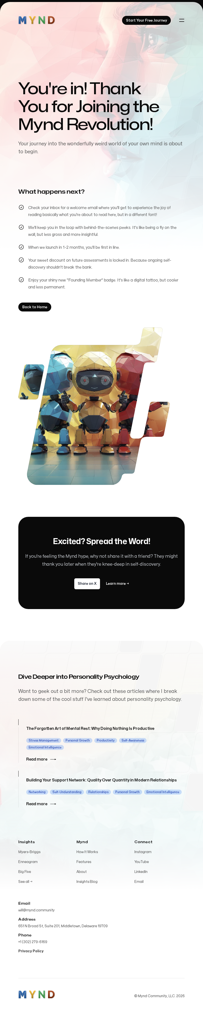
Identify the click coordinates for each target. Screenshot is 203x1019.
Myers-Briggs (29, 852)
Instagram (143, 852)
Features (83, 862)
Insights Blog (87, 881)
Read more (36, 759)
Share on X (87, 583)
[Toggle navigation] (181, 20)
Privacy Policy (31, 951)
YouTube (141, 862)
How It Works (87, 852)
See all (25, 881)
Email (139, 881)
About (81, 871)
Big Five (24, 871)
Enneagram (28, 862)
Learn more (117, 583)
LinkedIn (141, 871)
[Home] (36, 20)
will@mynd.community (36, 910)
